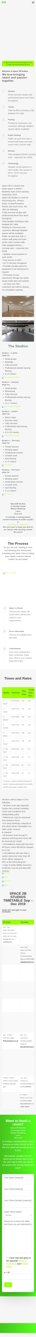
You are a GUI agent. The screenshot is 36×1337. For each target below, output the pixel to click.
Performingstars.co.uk (10, 1041)
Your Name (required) (13, 1177)
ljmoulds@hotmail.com (28, 1047)
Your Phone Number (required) (18, 1200)
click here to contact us (18, 525)
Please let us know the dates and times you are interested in (18, 1222)
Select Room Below (13, 1212)
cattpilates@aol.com (27, 962)
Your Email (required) (13, 1189)
